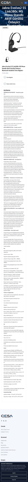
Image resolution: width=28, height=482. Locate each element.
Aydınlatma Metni (5, 447)
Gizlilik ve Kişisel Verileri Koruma (8, 450)
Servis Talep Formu (5, 429)
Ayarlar (14, 472)
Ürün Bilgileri (10, 77)
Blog (2, 442)
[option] (14, 42)
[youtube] (5, 421)
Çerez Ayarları (4, 454)
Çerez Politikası (4, 452)
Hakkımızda (3, 440)
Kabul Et (14, 479)
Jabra (7, 73)
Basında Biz (3, 445)
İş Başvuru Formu (5, 431)
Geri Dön (5, 27)
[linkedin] (3, 421)
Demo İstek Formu (11, 84)
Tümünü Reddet (14, 476)
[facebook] (1, 421)
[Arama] (22, 3)
